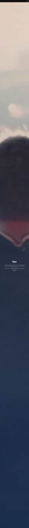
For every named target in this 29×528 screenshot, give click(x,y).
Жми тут (14, 270)
